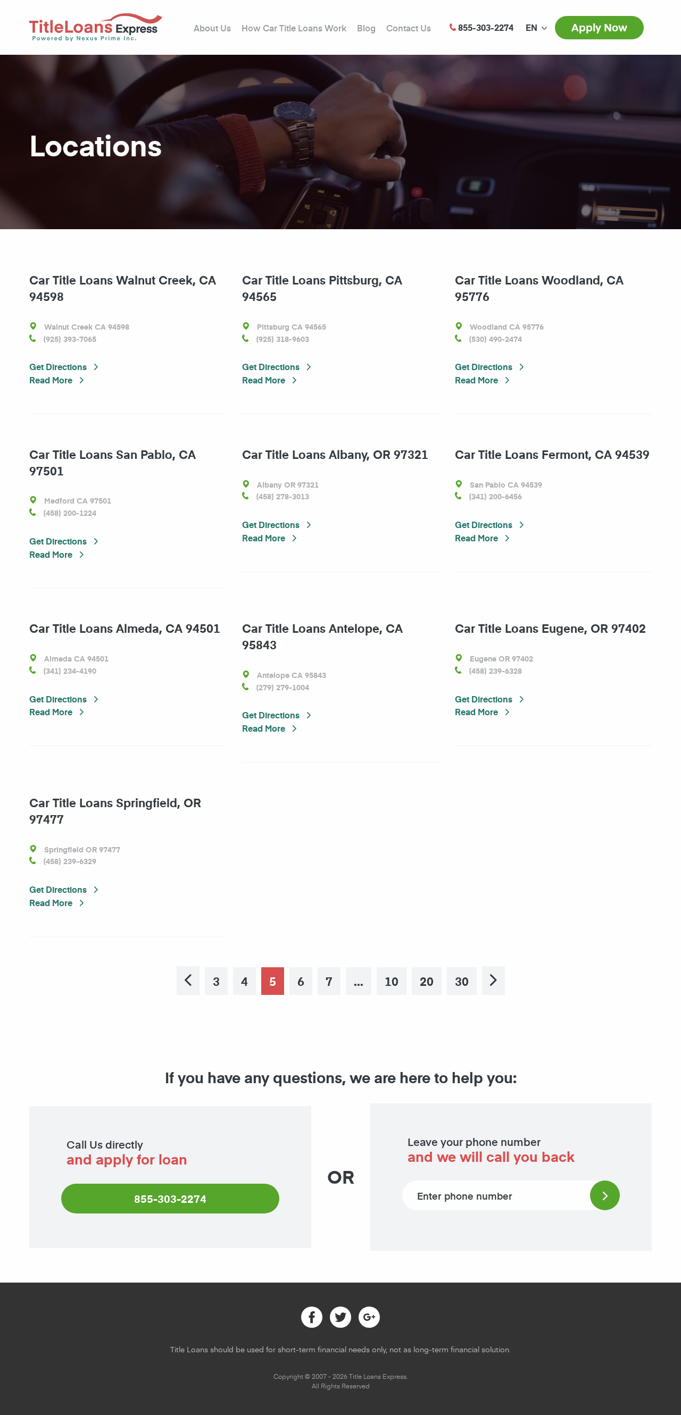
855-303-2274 (170, 1198)
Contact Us (408, 28)
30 (462, 981)
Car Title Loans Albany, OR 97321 (335, 454)
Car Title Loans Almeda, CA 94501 (124, 628)
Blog (366, 28)
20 (427, 981)
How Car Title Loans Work (294, 28)
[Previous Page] (188, 980)
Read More (51, 380)
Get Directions (59, 367)
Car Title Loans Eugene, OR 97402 (550, 628)
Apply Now (599, 27)
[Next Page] (493, 980)
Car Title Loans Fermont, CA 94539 (552, 454)
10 (391, 981)
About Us (212, 28)
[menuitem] (531, 28)
